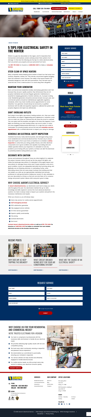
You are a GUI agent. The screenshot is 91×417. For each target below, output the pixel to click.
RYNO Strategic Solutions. (67, 412)
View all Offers (70, 126)
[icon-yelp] (64, 404)
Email (63, 61)
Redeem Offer (70, 112)
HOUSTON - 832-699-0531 (19, 385)
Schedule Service (59, 8)
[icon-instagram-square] (69, 404)
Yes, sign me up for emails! (71, 81)
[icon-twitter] (67, 404)
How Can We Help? (66, 77)
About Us (49, 380)
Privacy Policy (49, 414)
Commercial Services (39, 382)
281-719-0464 (45, 8)
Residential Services (38, 380)
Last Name (64, 57)
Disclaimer (40, 414)
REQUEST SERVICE (15, 368)
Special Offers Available (46, 3)
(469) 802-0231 (34, 65)
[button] (70, 122)
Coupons (49, 386)
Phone (63, 65)
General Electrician (38, 386)
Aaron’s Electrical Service (18, 186)
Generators (37, 384)
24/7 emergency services (19, 203)
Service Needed (65, 73)
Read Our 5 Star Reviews (74, 3)
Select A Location (75, 8)
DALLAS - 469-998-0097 (19, 388)
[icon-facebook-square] (59, 404)
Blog (48, 382)
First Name (65, 53)
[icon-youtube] (62, 404)
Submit (70, 85)
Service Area (50, 384)
